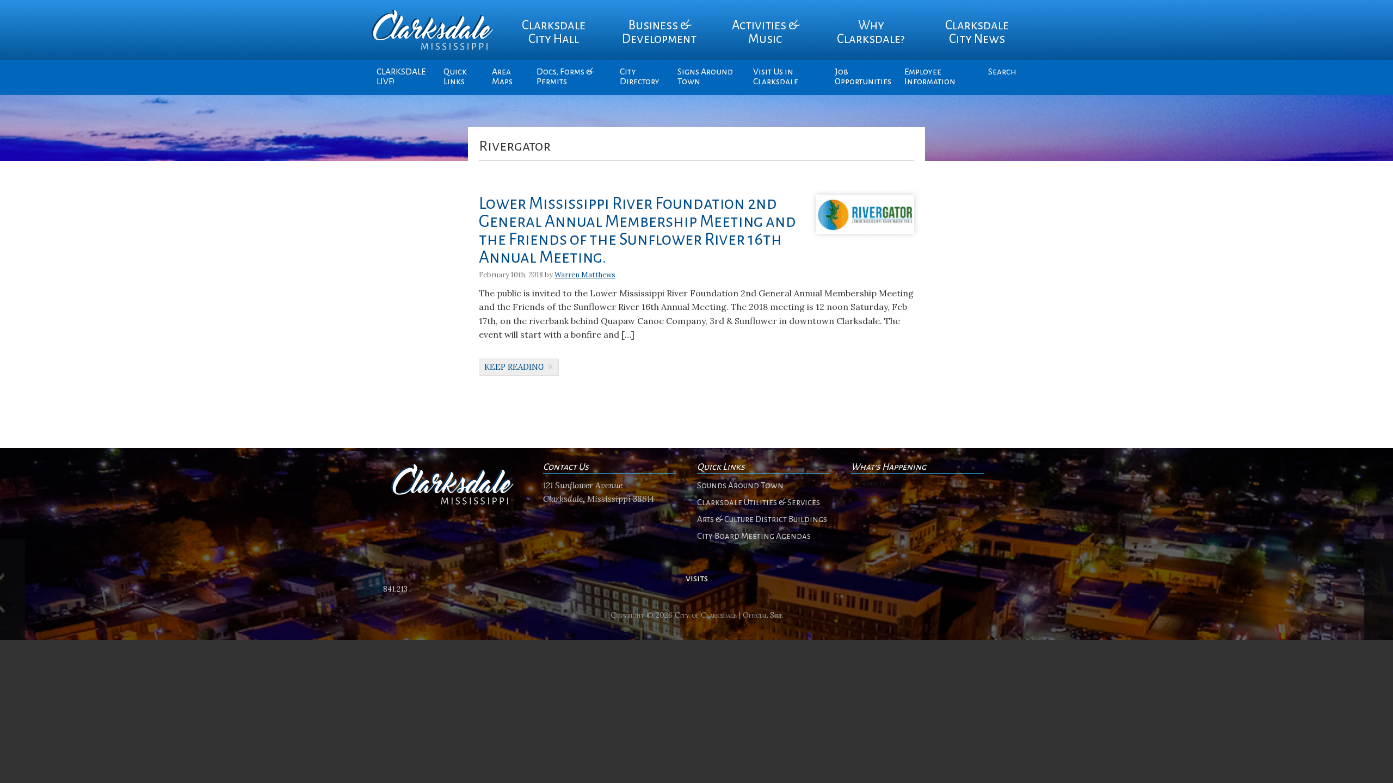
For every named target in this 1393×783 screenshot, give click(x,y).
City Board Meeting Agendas (754, 536)
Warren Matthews (584, 274)
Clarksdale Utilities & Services (758, 502)
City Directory (639, 76)
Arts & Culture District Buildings (762, 519)
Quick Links (455, 76)
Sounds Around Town (740, 485)
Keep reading (514, 367)
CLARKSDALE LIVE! (401, 76)
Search (1002, 72)
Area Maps (502, 76)
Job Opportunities (863, 76)
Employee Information (930, 76)
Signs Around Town (705, 76)
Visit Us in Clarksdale (775, 76)
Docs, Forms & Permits (565, 76)
